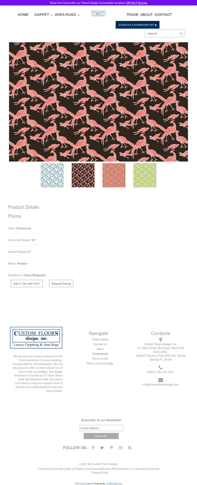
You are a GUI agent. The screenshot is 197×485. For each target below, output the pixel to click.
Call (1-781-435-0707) (26, 283)
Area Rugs (65, 15)
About (146, 15)
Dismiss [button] (142, 3)
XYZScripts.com (114, 483)
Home (23, 15)
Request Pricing (61, 283)
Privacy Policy (100, 472)
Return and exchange (100, 363)
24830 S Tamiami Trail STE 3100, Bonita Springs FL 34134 (160, 357)
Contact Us (100, 344)
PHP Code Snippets (84, 483)
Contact (163, 15)
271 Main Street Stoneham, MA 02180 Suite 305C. (160, 350)
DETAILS (131, 3)
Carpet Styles (100, 339)
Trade (132, 15)
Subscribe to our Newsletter (101, 420)
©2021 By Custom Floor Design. (98, 464)
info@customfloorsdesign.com (160, 384)
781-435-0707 (165, 372)
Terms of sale (100, 358)
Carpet (41, 15)
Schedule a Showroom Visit (137, 25)
